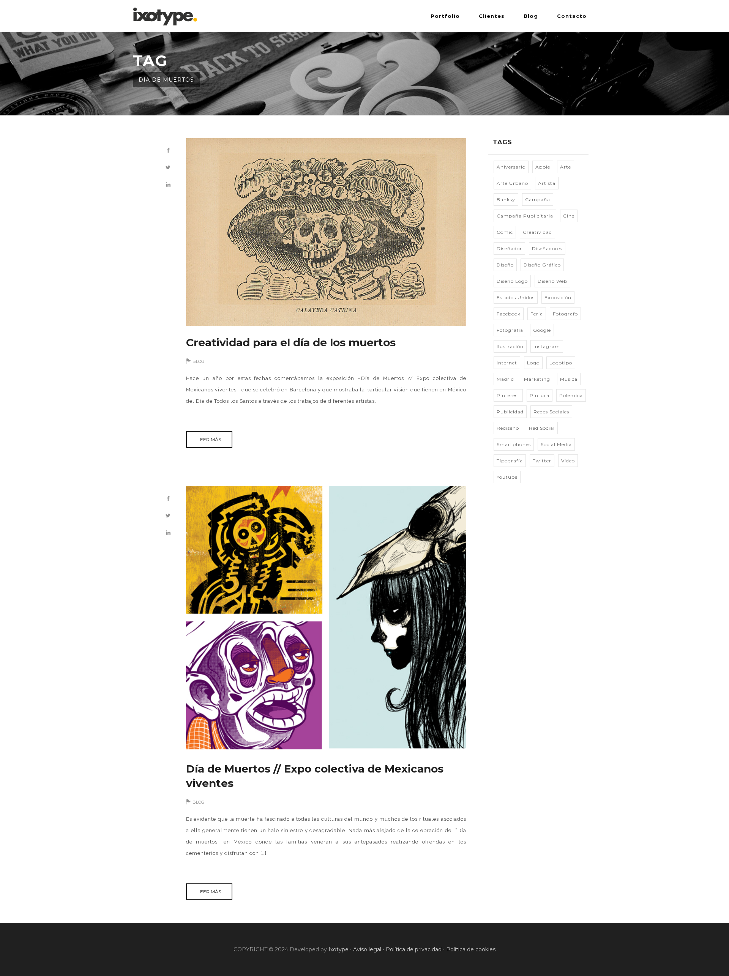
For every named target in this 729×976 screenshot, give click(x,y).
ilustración (510, 346)
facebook (509, 314)
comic (505, 232)
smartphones (514, 444)
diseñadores (547, 248)
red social (542, 428)
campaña (537, 199)
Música (569, 379)
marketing (537, 379)
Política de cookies (470, 949)
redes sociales (551, 412)
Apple (542, 167)
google (542, 330)
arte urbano (512, 183)
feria (536, 314)
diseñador (509, 248)
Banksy (506, 199)
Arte (565, 167)
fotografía (510, 330)
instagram (546, 346)
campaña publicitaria (525, 216)
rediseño (508, 428)
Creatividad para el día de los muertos (291, 342)
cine (568, 216)
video (568, 461)
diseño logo (512, 281)
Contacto (572, 16)
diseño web (552, 281)
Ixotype (338, 949)
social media (556, 444)
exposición (557, 297)
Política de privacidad (414, 949)
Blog (531, 16)
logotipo (560, 363)
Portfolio (445, 16)
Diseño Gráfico (542, 265)
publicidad (510, 412)
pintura (539, 395)
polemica (571, 395)
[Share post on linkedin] (168, 184)
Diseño (505, 265)
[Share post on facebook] (168, 150)
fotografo (565, 314)
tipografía (510, 461)
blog (198, 361)
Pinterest (508, 395)
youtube (507, 477)
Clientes (492, 16)
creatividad (537, 232)
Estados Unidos (516, 297)
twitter (542, 461)
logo (533, 363)
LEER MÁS (209, 439)
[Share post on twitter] (168, 167)
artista (546, 183)
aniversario (511, 167)
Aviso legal (367, 949)
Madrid (505, 379)
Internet (507, 363)
